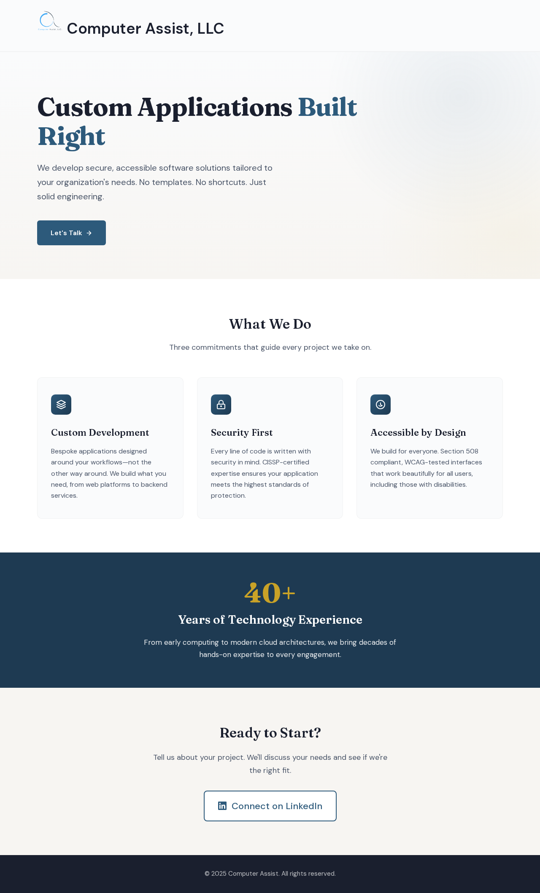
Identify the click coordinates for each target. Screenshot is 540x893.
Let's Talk (66, 232)
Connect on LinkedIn (277, 806)
